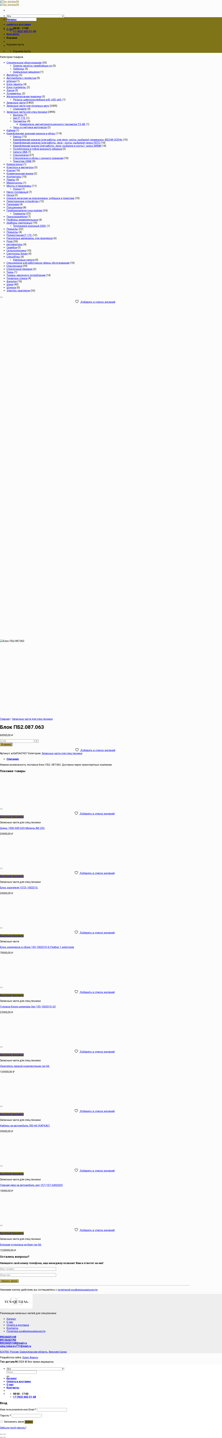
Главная (5, 719)
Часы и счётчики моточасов (30, 127)
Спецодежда (21, 155)
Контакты (13, 34)
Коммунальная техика (20, 173)
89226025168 (8, 1336)
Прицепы (12, 232)
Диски (10, 90)
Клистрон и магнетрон (20, 167)
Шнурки (11, 287)
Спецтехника (14, 266)
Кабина (11, 130)
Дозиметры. (14, 93)
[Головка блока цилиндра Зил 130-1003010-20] (20, 983)
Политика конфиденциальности (26, 1331)
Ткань (10, 272)
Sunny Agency (30, 1357)
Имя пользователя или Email (18, 1409)
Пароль (5, 1415)
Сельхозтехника (16, 250)
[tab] (98, 759)
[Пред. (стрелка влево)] (1, 1437)
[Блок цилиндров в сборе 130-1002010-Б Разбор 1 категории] (40, 923)
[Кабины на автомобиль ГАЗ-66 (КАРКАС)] (40, 1102)
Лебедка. (18, 68)
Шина (10, 284)
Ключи (11, 170)
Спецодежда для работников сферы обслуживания (38, 262)
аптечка (11, 81)
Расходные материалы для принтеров (30, 238)
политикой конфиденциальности (78, 1289)
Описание (13, 759)
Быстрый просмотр (12, 816)
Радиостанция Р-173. (19, 235)
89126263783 (8, 1340)
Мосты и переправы (19, 185)
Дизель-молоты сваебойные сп (32, 65)
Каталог (12, 19)
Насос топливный (17, 192)
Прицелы (12, 229)
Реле (10, 241)
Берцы (17, 136)
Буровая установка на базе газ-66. (21, 1244)
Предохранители (17, 216)
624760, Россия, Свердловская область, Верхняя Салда (33, 1351)
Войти (29, 1422)
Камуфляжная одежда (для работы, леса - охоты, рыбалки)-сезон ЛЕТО (56, 142)
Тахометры (19, 121)
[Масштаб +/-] (4, 1434)
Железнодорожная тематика (24, 96)
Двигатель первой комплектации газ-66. (25, 1066)
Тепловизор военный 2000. (29, 225)
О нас (10, 29)
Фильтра (12, 281)
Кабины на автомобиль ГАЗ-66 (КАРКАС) (25, 1125)
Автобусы (13, 75)
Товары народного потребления (26, 275)
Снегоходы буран (17, 253)
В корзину (6, 744)
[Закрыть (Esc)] (1, 1434)
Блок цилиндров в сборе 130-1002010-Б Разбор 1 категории (37, 947)
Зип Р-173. (19, 118)
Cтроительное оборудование (24, 62)
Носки (10, 195)
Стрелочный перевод (20, 269)
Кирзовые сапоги (23, 259)
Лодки (17, 189)
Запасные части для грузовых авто (28, 105)
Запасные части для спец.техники (27, 111)
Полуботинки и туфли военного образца (37, 148)
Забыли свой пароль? (13, 1427)
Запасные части (16, 102)
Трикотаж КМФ (22, 161)
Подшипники (14, 207)
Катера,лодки (15, 164)
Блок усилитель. (16, 87)
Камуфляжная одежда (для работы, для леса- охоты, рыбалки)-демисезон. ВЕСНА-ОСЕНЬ (67, 139)
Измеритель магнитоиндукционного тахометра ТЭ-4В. (52, 124)
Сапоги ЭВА (20, 152)
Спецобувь (13, 256)
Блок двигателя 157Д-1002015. (19, 887)
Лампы (11, 179)
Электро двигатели (18, 290)
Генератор (19, 213)
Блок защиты (15, 84)
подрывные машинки (26, 71)
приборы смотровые (19, 222)
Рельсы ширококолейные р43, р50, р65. (37, 99)
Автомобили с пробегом (21, 78)
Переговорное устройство (23, 201)
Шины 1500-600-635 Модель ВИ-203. (22, 828)
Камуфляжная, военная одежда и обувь (31, 133)
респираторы (15, 244)
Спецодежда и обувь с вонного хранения (38, 158)
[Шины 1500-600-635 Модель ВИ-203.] (40, 804)
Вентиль (18, 115)
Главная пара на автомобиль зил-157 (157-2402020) (31, 1185)
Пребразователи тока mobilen (24, 210)
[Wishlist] (1, 297)
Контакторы (14, 176)
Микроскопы (14, 182)
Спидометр (20, 108)
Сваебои (12, 247)
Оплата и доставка (19, 24)
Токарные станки (17, 278)
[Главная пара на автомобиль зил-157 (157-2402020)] (40, 1162)
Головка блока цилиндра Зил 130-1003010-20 (28, 1006)
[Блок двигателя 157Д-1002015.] (40, 864)
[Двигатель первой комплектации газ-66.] (40, 1042)
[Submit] (8, 1376)
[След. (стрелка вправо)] (4, 1437)
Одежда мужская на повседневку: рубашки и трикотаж (40, 198)
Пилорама (13, 204)
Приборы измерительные (22, 219)
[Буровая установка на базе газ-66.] (40, 1221)
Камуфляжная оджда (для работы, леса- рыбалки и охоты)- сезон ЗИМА (57, 145)
